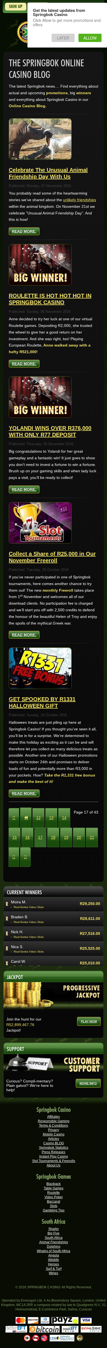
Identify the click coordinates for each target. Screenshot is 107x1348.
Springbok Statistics (53, 1148)
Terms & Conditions (53, 1125)
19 (66, 837)
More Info (88, 1083)
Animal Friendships (53, 1242)
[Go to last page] (25, 857)
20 (79, 837)
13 (51, 817)
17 (40, 837)
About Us (53, 1165)
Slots (53, 1206)
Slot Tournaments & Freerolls (53, 1161)
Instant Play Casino (53, 1156)
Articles (53, 1139)
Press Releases (53, 1152)
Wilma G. (19, 927)
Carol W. (18, 897)
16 (27, 837)
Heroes (53, 1264)
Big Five (53, 1233)
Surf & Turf (53, 1269)
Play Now (89, 1021)
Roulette (53, 1193)
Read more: (24, 231)
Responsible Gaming (53, 1121)
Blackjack (53, 1184)
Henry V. (18, 942)
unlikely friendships (79, 200)
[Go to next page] (14, 857)
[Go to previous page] (26, 817)
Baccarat (53, 1201)
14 (64, 817)
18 (53, 837)
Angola (53, 1255)
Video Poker (53, 1197)
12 (38, 817)
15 (14, 837)
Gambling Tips (53, 1210)
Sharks (53, 1229)
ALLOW (90, 38)
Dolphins (53, 1247)
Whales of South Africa (53, 1251)
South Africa (54, 1238)
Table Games (53, 1188)
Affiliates (53, 1117)
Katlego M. (20, 956)
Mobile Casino (53, 1134)
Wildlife (53, 1260)
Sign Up (15, 6)
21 (92, 837)
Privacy (53, 1130)
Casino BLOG (53, 1143)
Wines (53, 1273)
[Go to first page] (14, 818)
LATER (63, 38)
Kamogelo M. (22, 912)
